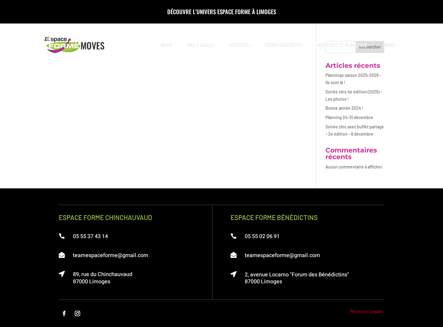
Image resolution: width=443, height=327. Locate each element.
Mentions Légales (366, 311)
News (166, 45)
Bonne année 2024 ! (344, 108)
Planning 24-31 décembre (349, 117)
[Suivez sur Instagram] (77, 313)
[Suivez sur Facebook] (64, 313)
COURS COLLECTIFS (283, 45)
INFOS (388, 45)
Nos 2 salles (200, 45)
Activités (239, 45)
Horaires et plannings (342, 45)
